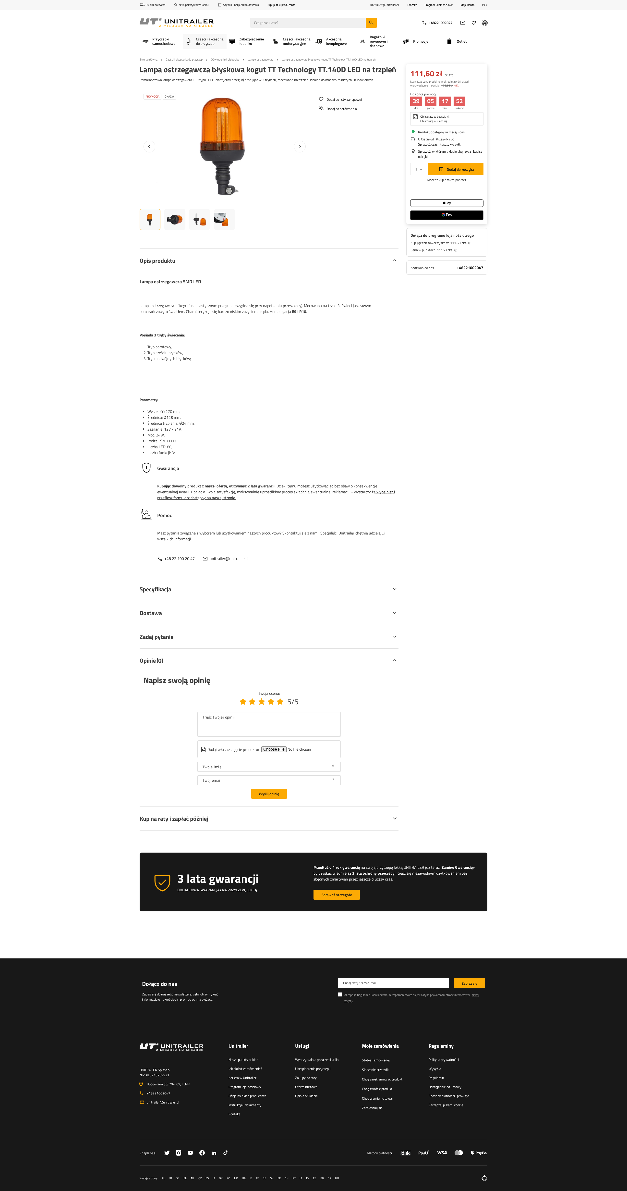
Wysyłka (435, 1068)
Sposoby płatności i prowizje (449, 1095)
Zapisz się (469, 983)
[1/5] (243, 701)
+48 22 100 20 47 (179, 558)
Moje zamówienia (380, 1046)
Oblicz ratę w (434, 116)
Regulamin (436, 1077)
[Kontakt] (180, 1053)
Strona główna (148, 59)
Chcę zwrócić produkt (377, 1088)
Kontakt (412, 4)
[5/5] (280, 701)
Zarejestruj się (372, 1107)
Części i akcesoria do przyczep (184, 59)
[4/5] (270, 701)
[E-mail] (462, 22)
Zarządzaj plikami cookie (446, 1104)
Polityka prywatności (444, 1059)
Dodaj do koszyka (460, 169)
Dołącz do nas (159, 984)
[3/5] (261, 701)
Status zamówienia (376, 1060)
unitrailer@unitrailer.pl (229, 558)
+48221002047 (440, 22)
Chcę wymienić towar (377, 1098)
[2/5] (252, 701)
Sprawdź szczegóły (337, 895)
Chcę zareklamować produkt (382, 1079)
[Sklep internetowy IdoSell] (484, 1178)
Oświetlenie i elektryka (225, 59)
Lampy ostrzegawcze (260, 59)
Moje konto (467, 5)
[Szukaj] (371, 23)
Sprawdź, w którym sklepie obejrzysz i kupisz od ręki (450, 154)
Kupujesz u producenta (281, 4)
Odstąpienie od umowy (445, 1086)
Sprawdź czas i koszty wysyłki (439, 144)
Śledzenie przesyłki (375, 1069)
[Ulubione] (473, 22)
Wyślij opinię (269, 794)
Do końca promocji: (423, 94)
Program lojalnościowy (438, 4)
